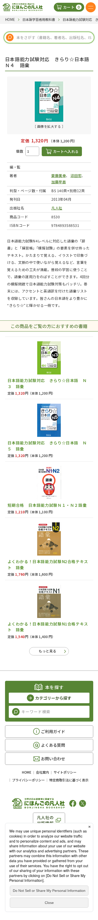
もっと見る (47, 650)
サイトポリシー (65, 772)
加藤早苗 (58, 181)
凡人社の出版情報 (45, 820)
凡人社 (56, 208)
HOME (26, 772)
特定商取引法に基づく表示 (68, 780)
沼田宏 (75, 175)
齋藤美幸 (58, 175)
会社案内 (42, 772)
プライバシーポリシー (28, 780)
